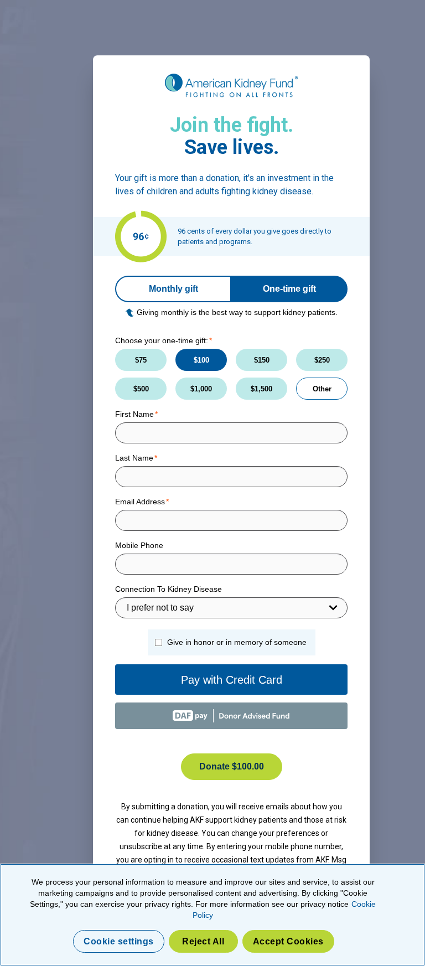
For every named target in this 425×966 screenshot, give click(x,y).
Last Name (134, 457)
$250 (322, 360)
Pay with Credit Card (231, 680)
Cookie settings (119, 941)
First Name (134, 414)
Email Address (140, 501)
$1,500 (261, 389)
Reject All (203, 941)
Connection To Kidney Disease (168, 589)
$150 (261, 360)
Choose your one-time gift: (161, 340)
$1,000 (201, 389)
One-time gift (289, 288)
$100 (201, 360)
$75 (141, 360)
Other (322, 389)
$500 (141, 389)
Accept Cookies (288, 941)
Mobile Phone (139, 545)
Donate (231, 766)
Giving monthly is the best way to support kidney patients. (237, 312)
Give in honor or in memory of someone (237, 642)
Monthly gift (173, 288)
